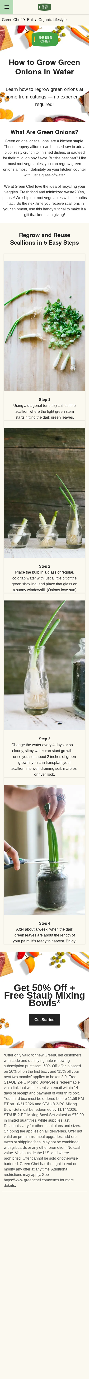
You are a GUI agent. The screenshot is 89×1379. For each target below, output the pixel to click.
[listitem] (44, 337)
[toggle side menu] (6, 7)
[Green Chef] (44, 7)
